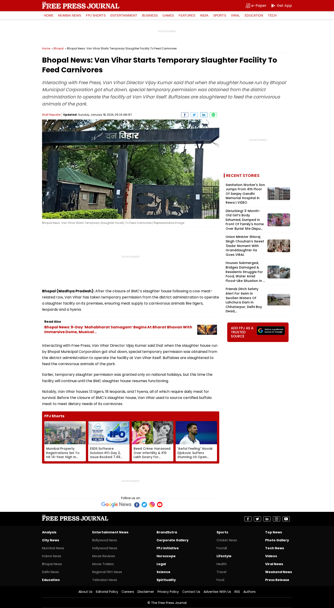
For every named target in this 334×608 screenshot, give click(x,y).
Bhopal (59, 48)
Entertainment (123, 15)
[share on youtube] (286, 518)
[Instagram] (152, 504)
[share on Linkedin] (203, 114)
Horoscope (166, 556)
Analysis (49, 532)
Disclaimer (145, 591)
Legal (161, 564)
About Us (85, 591)
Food (220, 580)
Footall (222, 548)
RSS (237, 591)
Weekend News (278, 572)
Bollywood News (104, 540)
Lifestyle (224, 556)
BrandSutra (167, 532)
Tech (272, 15)
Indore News (51, 556)
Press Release (277, 580)
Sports (219, 15)
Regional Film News (107, 572)
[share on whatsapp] (213, 114)
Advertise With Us (217, 591)
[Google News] (116, 504)
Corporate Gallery (173, 540)
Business (150, 15)
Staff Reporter (51, 115)
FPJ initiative (168, 548)
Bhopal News (52, 564)
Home (48, 15)
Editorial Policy (107, 591)
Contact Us (191, 591)
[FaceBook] (136, 504)
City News (50, 540)
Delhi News (50, 572)
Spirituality (166, 580)
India (204, 15)
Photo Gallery (277, 540)
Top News (273, 532)
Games (168, 15)
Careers (128, 591)
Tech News (274, 548)
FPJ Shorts (96, 15)
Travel (221, 572)
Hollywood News (104, 548)
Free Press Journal (81, 5)
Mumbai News (69, 15)
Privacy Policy (168, 591)
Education (254, 15)
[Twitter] (144, 504)
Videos (271, 556)
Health (222, 564)
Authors (249, 591)
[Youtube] (159, 504)
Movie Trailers (103, 564)
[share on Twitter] (194, 114)
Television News (104, 580)
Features (187, 15)
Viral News (274, 564)
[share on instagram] (276, 518)
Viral (235, 15)
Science (163, 572)
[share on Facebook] (184, 114)
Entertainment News (110, 532)
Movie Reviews (103, 556)
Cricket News (227, 540)
